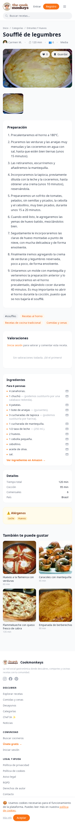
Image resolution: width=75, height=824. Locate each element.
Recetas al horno (32, 316)
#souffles (10, 316)
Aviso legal (9, 776)
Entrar (37, 6)
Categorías (17, 28)
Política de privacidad (16, 765)
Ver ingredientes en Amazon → (26, 460)
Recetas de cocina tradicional (23, 322)
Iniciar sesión (11, 749)
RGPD (6, 782)
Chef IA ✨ (9, 717)
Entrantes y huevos (37, 28)
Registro (51, 6)
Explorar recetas (13, 694)
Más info (7, 817)
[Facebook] (10, 679)
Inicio (5, 28)
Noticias (8, 723)
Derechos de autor (14, 788)
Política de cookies (14, 771)
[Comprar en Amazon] (67, 391)
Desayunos (9, 705)
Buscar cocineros (13, 738)
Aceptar (21, 817)
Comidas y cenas (57, 322)
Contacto (8, 794)
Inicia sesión (15, 345)
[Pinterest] (16, 679)
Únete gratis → (12, 744)
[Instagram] (5, 679)
